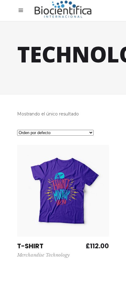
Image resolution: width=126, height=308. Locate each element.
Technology (58, 255)
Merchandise (30, 255)
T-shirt (30, 246)
